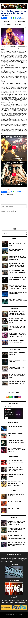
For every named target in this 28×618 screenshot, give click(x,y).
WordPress (16, 616)
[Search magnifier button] (25, 233)
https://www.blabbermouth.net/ (13, 189)
